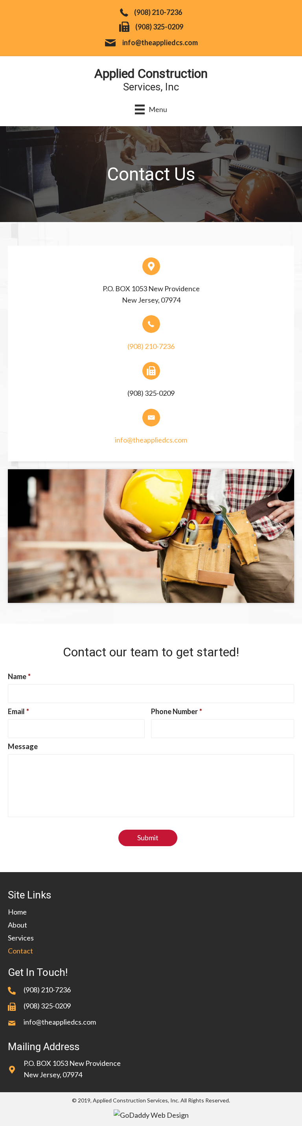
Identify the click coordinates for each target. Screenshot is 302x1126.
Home (17, 911)
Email (18, 711)
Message (23, 746)
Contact (20, 950)
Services (21, 937)
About (17, 924)
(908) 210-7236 (158, 12)
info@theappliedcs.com (160, 42)
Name (19, 676)
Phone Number (176, 711)
